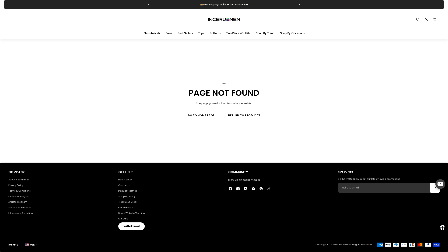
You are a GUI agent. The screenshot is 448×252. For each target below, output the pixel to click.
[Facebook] (238, 189)
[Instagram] (230, 189)
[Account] (426, 19)
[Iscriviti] (435, 188)
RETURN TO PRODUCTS (244, 115)
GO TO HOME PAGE (200, 115)
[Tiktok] (269, 189)
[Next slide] (299, 4)
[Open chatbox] (440, 184)
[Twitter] (246, 189)
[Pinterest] (261, 189)
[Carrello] (434, 19)
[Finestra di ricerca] (418, 19)
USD (32, 244)
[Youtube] (253, 189)
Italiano (13, 244)
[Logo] (223, 19)
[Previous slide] (148, 4)
